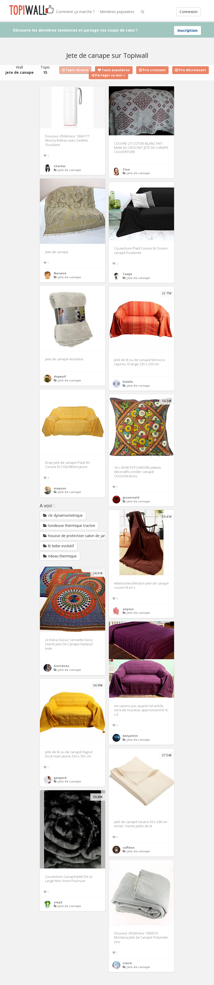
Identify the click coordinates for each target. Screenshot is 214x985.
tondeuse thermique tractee (71, 525)
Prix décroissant (192, 70)
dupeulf (60, 376)
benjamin (130, 736)
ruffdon (129, 847)
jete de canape (69, 170)
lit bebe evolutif (60, 545)
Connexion (189, 11)
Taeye (127, 274)
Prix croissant (154, 70)
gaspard (60, 778)
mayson (60, 488)
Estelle (128, 382)
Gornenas (61, 666)
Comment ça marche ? (75, 11)
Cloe (126, 169)
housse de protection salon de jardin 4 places (86, 535)
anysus (128, 609)
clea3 (58, 902)
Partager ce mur (108, 75)
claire (127, 963)
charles (60, 166)
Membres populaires (117, 11)
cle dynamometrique (65, 515)
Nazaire (60, 273)
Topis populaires (115, 70)
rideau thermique (62, 556)
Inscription (187, 30)
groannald (131, 497)
